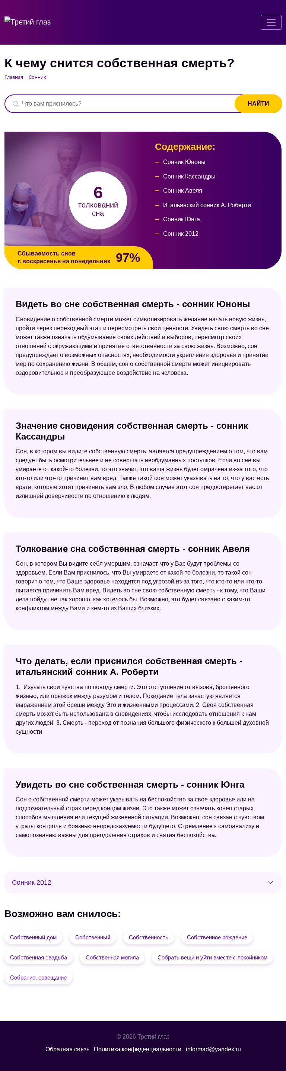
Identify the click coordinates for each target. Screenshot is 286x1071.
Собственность (148, 937)
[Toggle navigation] (271, 22)
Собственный (92, 937)
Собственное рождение (217, 937)
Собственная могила (112, 957)
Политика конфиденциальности (137, 1049)
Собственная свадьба (38, 957)
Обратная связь (67, 1049)
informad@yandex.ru (213, 1049)
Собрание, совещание (38, 977)
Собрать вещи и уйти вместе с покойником (212, 957)
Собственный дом (33, 937)
